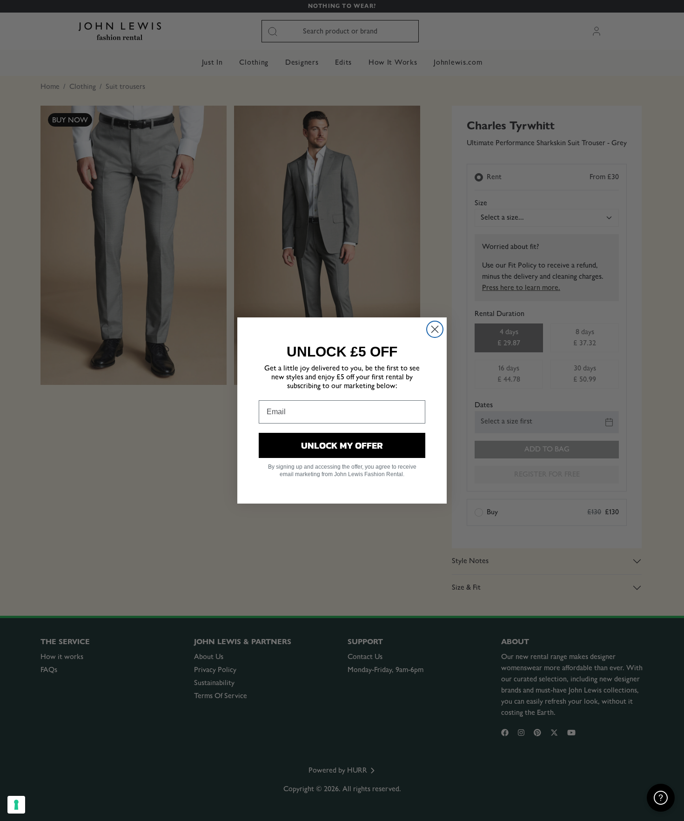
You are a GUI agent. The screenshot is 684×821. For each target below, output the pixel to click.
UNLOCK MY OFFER (342, 445)
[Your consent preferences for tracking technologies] (16, 805)
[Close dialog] (435, 329)
